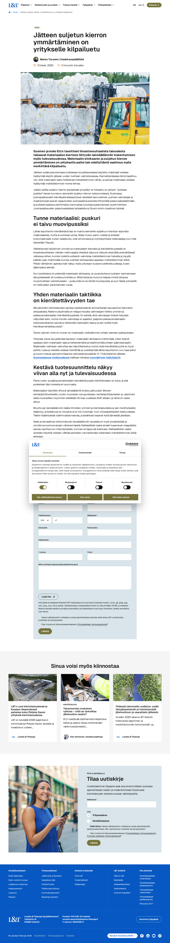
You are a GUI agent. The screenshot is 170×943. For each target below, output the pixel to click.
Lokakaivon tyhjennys (18, 884)
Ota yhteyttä (146, 870)
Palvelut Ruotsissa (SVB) (121, 935)
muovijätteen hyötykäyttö (105, 357)
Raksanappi (80, 884)
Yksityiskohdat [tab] (85, 453)
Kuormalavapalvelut (50, 892)
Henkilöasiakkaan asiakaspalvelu (147, 884)
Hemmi (9, 12)
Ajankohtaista (120, 888)
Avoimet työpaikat (122, 892)
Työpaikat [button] (88, 4)
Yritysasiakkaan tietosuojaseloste (92, 624)
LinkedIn (148, 936)
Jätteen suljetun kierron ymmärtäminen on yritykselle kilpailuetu (46, 12)
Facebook (142, 936)
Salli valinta (85, 497)
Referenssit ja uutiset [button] (46, 4)
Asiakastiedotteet (122, 884)
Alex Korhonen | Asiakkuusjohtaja (86, 736)
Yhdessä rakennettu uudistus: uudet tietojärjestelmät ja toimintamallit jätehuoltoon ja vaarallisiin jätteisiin (137, 709)
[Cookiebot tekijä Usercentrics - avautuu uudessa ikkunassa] (127, 444)
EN (134, 5)
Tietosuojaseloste (56, 935)
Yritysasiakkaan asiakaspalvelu (146, 898)
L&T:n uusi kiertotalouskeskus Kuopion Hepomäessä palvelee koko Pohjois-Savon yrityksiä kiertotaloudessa (29, 711)
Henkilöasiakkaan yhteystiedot (147, 877)
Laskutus (12, 892)
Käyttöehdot (39, 935)
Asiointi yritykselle (84, 870)
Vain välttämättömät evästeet (49, 497)
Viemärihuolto (48, 884)
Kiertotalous (70, 704)
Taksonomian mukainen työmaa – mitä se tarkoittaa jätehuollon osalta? (79, 711)
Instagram (160, 936)
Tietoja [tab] (122, 453)
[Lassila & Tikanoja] (13, 5)
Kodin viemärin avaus (18, 880)
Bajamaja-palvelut (50, 897)
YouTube (154, 936)
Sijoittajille (118, 880)
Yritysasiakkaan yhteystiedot (146, 891)
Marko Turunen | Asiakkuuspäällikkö (62, 59)
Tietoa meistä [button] (70, 4)
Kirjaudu (153, 5)
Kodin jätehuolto (15, 876)
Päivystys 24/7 (146, 903)
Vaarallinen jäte (48, 880)
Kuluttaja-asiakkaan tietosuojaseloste (103, 836)
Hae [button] (140, 5)
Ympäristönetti (81, 880)
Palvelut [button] (25, 4)
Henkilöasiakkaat (17, 870)
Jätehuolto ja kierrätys (51, 876)
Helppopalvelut (15, 888)
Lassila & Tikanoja (26, 736)
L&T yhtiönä (119, 870)
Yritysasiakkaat (49, 870)
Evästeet (70, 935)
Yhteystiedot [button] (104, 4)
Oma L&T (79, 876)
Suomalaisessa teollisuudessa (51, 357)
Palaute (11, 897)
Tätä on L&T (119, 876)
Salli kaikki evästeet (120, 497)
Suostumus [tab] (48, 453)
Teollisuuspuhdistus (50, 888)
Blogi (15, 12)
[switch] (71, 487)
